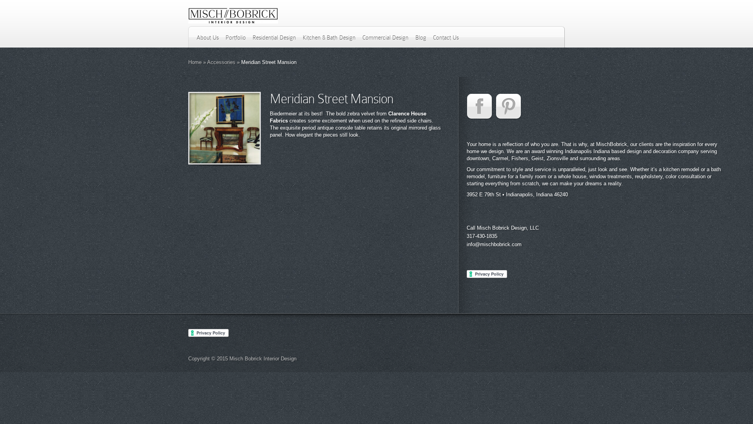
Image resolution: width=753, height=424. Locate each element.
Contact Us (446, 38)
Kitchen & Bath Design (329, 38)
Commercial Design (385, 38)
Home (195, 62)
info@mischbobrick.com (494, 244)
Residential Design (274, 38)
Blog (420, 38)
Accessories (221, 62)
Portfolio (236, 38)
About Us (207, 38)
